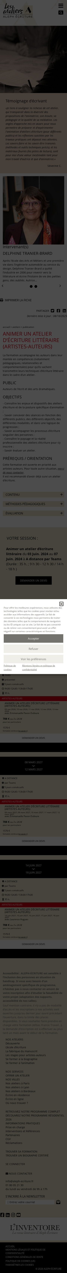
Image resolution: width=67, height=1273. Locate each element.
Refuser (33, 649)
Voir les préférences (33, 659)
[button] (61, 604)
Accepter (33, 638)
